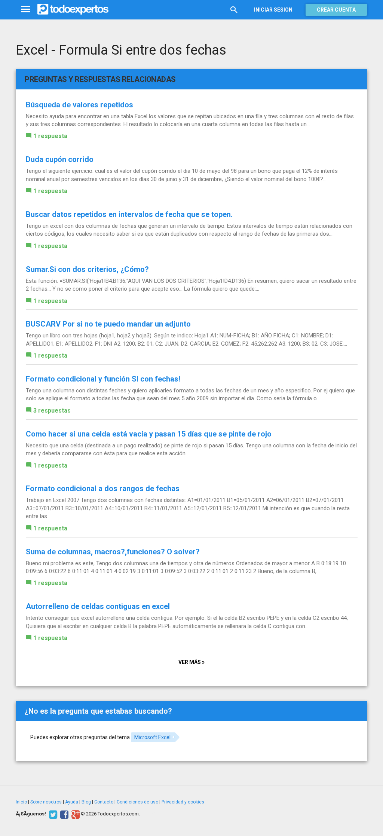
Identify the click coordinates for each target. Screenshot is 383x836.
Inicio (21, 802)
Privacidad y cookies (183, 802)
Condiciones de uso (137, 802)
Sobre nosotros (46, 802)
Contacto (103, 802)
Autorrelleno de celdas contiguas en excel (98, 606)
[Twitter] (52, 814)
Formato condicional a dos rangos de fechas (103, 488)
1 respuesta (50, 136)
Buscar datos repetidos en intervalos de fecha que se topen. (129, 214)
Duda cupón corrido (60, 159)
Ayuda (71, 802)
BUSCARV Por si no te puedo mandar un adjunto (108, 323)
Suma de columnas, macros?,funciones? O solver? (113, 551)
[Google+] (75, 814)
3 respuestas (52, 410)
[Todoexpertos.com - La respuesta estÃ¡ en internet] (73, 9)
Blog (86, 802)
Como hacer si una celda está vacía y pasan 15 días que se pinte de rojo (149, 433)
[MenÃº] (26, 9)
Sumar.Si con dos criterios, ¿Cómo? (87, 269)
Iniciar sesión (273, 10)
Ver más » (191, 662)
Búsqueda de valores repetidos (79, 104)
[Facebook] (63, 814)
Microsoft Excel (152, 737)
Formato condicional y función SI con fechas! (103, 378)
